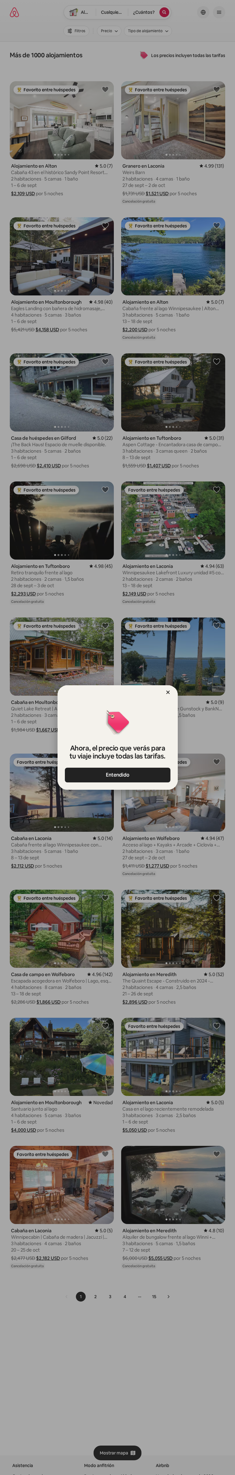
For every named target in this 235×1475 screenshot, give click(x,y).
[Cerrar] (168, 692)
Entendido (117, 775)
